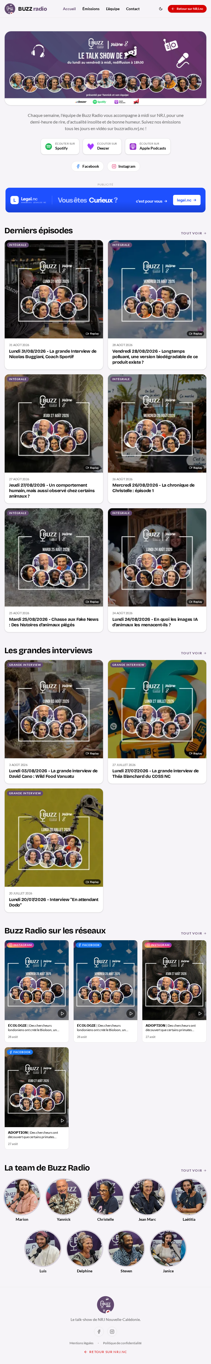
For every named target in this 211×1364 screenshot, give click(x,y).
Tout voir (191, 233)
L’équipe (113, 8)
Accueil (69, 8)
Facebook (90, 166)
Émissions (90, 8)
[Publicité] (105, 200)
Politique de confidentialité (122, 1343)
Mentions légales (81, 1343)
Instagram (126, 166)
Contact (133, 8)
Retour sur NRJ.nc (190, 9)
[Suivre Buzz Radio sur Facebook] (99, 1332)
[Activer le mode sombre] (161, 9)
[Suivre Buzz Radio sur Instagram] (112, 1332)
